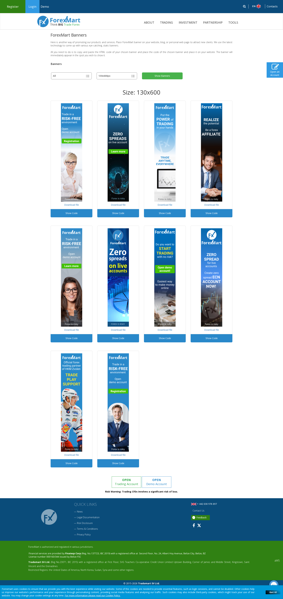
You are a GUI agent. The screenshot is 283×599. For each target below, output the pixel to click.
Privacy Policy (84, 534)
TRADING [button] (166, 22)
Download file (71, 204)
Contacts (272, 6)
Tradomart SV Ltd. (39, 562)
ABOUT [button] (149, 22)
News (80, 511)
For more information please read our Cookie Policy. (92, 595)
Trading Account (126, 482)
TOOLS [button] (233, 22)
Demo (45, 7)
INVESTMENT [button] (188, 22)
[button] (257, 6)
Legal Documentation (88, 517)
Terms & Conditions (87, 528)
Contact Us (198, 510)
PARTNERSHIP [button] (213, 22)
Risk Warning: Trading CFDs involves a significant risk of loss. (141, 491)
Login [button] (32, 7)
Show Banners (162, 75)
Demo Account (156, 482)
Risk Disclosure (85, 523)
